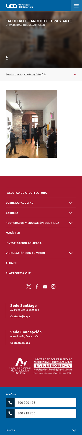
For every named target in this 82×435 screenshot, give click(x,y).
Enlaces (10, 430)
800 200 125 (26, 402)
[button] (76, 5)
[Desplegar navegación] (41, 74)
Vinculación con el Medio (25, 252)
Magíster (13, 232)
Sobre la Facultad (19, 202)
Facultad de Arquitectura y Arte (39, 22)
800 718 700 (26, 413)
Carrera (12, 212)
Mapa (26, 316)
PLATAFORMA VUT (18, 273)
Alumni (11, 263)
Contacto (16, 316)
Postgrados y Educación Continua (32, 222)
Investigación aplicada (23, 242)
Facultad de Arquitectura (26, 192)
